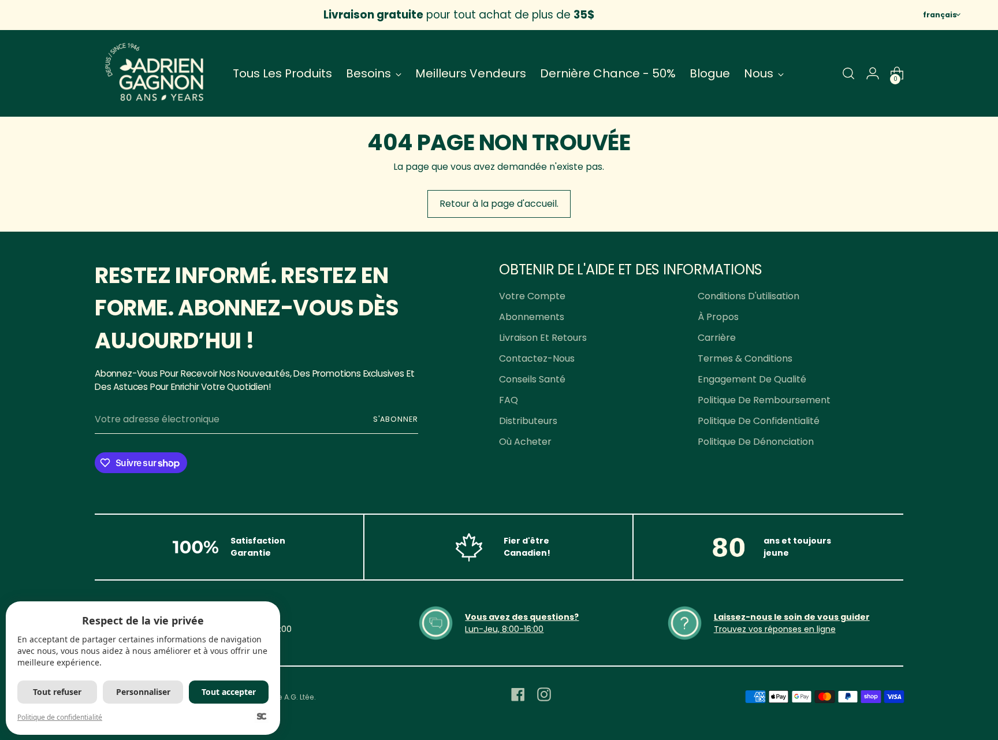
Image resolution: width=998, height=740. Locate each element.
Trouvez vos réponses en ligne (775, 629)
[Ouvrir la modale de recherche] (848, 73)
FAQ (508, 400)
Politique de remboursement (764, 400)
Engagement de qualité (752, 379)
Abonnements (531, 316)
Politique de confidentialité (759, 420)
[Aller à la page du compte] (872, 73)
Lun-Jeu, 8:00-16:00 (504, 629)
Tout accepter (229, 691)
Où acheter (525, 441)
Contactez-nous (537, 358)
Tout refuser (57, 691)
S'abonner (395, 419)
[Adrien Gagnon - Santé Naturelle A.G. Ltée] (155, 73)
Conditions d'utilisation (748, 296)
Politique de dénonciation (756, 441)
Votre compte (532, 296)
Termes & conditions (745, 358)
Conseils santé (532, 379)
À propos (718, 316)
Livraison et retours (543, 337)
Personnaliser (143, 691)
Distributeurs (528, 420)
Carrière (717, 337)
